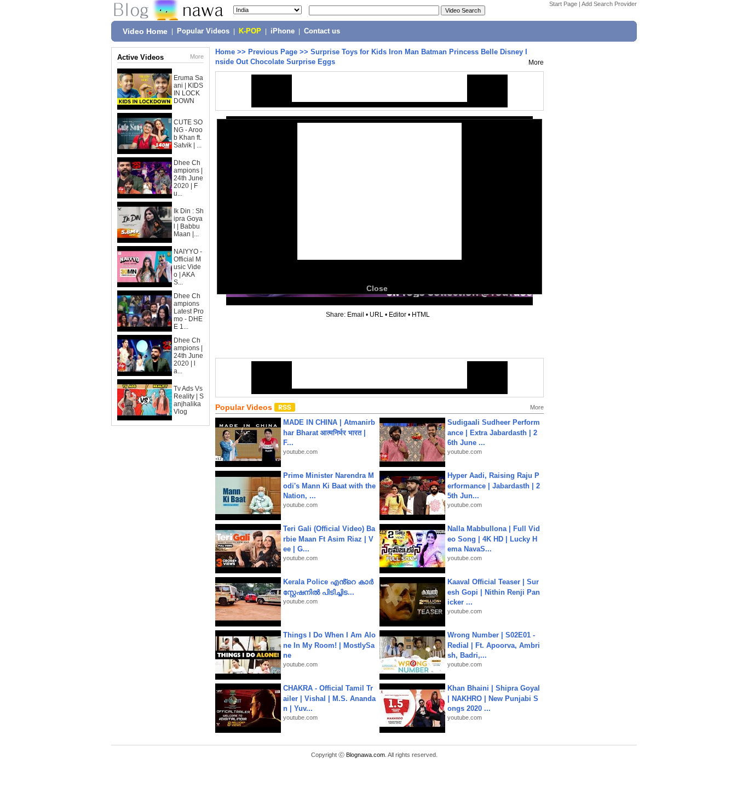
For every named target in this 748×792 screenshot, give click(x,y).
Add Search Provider (609, 4)
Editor (397, 314)
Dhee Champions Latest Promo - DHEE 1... (189, 311)
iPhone (283, 31)
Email (355, 314)
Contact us (322, 31)
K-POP (250, 31)
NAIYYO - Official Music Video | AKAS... (188, 267)
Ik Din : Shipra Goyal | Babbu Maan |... (189, 222)
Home (225, 52)
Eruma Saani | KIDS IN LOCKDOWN (188, 89)
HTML (421, 314)
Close (377, 288)
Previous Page (272, 52)
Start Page (563, 4)
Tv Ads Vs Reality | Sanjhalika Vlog (189, 400)
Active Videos (140, 57)
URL (376, 314)
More (197, 56)
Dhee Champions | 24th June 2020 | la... (188, 356)
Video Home (145, 31)
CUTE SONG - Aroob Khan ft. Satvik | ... (188, 133)
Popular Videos (203, 31)
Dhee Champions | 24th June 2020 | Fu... (188, 178)
